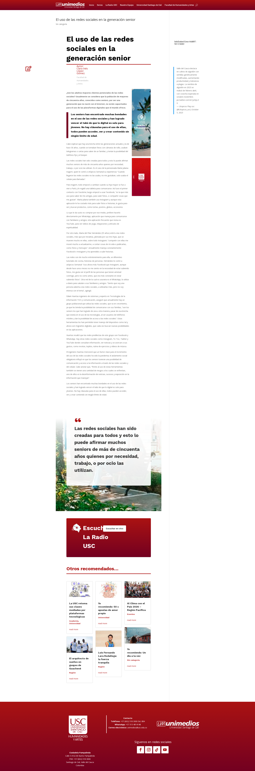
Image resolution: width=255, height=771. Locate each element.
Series (100, 5)
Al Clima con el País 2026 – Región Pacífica (136, 606)
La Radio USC (111, 5)
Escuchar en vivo (114, 528)
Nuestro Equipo (127, 5)
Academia (73, 621)
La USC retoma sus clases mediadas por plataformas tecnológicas (78, 610)
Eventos (131, 614)
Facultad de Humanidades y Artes (179, 5)
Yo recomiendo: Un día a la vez (136, 652)
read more (73, 629)
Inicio (91, 5)
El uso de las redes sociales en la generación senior (95, 19)
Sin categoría (61, 24)
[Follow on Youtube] (165, 749)
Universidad (74, 623)
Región (72, 673)
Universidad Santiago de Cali (149, 5)
